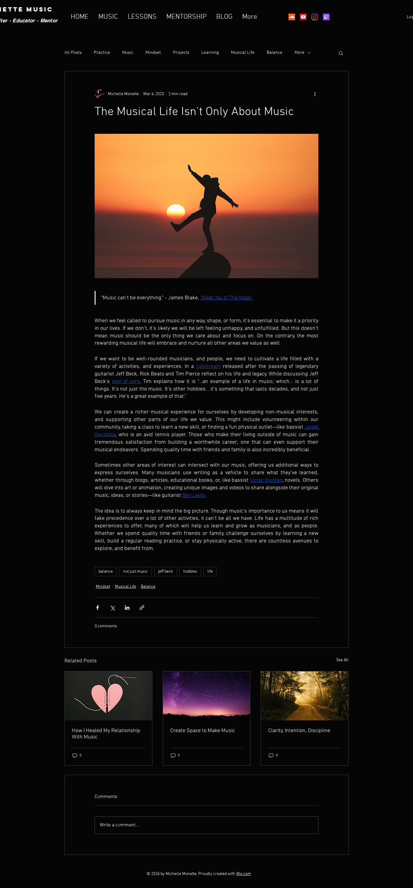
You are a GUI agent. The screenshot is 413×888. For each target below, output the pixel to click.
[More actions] (314, 94)
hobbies (190, 571)
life (210, 571)
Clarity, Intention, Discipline (299, 731)
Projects (181, 52)
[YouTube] (303, 17)
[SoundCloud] (291, 17)
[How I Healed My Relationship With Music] (108, 695)
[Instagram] (314, 17)
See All (342, 660)
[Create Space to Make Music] (206, 695)
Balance (274, 52)
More (299, 52)
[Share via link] (142, 607)
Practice (102, 52)
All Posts (73, 52)
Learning (210, 52)
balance (106, 571)
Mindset (153, 52)
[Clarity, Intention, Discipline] (304, 695)
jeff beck (165, 571)
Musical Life (243, 52)
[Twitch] (326, 17)
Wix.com (243, 874)
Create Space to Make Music (202, 731)
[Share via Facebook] (97, 607)
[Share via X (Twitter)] (112, 607)
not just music (135, 571)
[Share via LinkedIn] (127, 607)
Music (127, 52)
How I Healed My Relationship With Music (106, 734)
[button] (341, 52)
